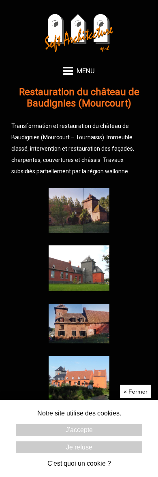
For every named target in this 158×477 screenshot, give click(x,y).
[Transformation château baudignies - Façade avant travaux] (79, 231)
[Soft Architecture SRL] (79, 53)
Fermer (135, 391)
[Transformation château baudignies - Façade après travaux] (79, 289)
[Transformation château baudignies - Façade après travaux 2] (79, 399)
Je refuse (79, 447)
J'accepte (79, 429)
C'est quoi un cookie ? (79, 463)
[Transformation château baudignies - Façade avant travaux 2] (79, 341)
